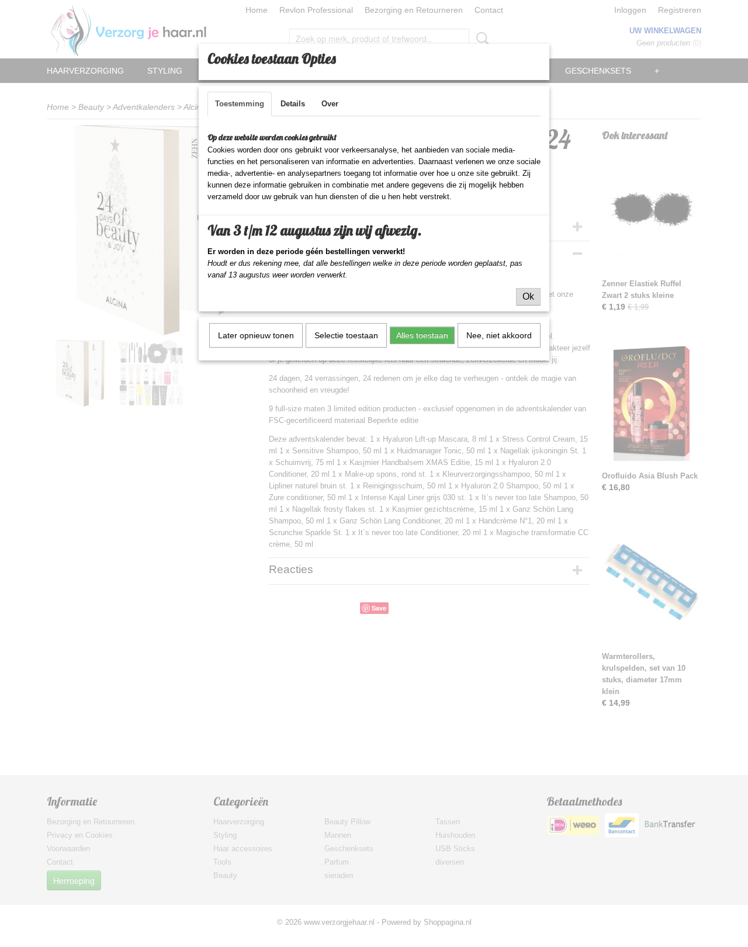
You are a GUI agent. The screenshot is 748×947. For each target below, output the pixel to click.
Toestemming (239, 103)
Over (329, 103)
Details (292, 103)
